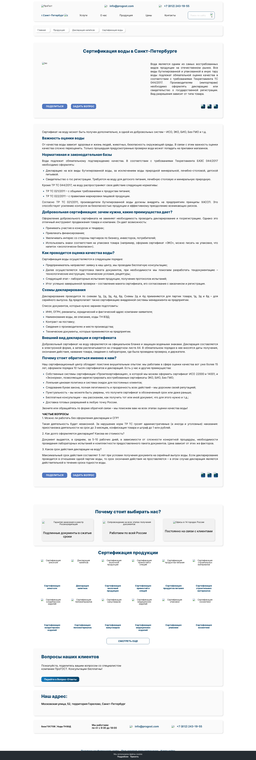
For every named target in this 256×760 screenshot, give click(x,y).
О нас (103, 15)
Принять (134, 757)
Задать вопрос (83, 106)
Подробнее (122, 757)
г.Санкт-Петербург (52, 15)
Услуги (83, 15)
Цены (149, 15)
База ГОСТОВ (48, 726)
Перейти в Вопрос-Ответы (60, 679)
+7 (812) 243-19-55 (176, 6)
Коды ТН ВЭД (64, 726)
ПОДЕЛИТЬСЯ (54, 106)
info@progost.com (122, 6)
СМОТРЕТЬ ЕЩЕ (128, 641)
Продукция (126, 15)
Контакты (170, 15)
